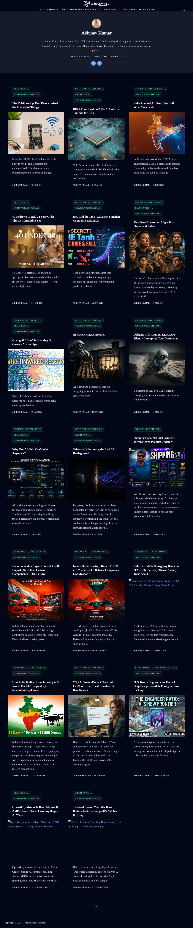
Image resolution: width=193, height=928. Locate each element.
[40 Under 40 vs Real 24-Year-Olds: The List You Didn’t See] (36, 246)
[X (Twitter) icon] (99, 63)
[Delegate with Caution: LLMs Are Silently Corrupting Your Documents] (157, 364)
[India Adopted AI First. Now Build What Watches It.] (157, 133)
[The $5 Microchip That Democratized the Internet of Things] (36, 133)
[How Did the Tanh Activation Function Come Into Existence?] (96, 246)
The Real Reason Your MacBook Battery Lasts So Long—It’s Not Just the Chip (95, 811)
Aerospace (20, 552)
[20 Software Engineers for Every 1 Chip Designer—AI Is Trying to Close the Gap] (157, 716)
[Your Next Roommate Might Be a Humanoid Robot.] (157, 252)
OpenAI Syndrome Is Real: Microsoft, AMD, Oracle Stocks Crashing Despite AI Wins (35, 811)
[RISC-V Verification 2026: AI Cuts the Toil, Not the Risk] (96, 139)
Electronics (21, 89)
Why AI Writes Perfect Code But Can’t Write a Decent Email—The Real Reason (94, 686)
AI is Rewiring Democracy (89, 334)
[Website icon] (93, 63)
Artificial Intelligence (88, 89)
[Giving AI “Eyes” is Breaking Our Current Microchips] (36, 370)
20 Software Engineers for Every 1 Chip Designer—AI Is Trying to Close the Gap (156, 686)
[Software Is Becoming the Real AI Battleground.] (96, 479)
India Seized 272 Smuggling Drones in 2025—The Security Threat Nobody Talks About (156, 569)
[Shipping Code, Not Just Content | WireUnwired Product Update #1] (157, 468)
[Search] (184, 10)
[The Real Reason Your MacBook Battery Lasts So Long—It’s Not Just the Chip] (96, 841)
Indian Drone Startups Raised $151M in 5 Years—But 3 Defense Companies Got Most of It (96, 569)
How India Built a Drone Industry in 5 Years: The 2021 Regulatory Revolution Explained (35, 686)
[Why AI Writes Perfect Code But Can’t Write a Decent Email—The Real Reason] (96, 716)
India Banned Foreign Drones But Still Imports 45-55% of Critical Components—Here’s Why (35, 569)
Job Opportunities (165, 668)
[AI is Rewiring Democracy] (96, 360)
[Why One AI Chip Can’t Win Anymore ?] (36, 479)
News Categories (46, 9)
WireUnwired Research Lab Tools (79, 9)
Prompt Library (147, 9)
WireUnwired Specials (26, 95)
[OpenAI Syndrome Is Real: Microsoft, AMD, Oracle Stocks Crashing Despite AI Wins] (36, 841)
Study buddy (110, 9)
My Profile (129, 9)
